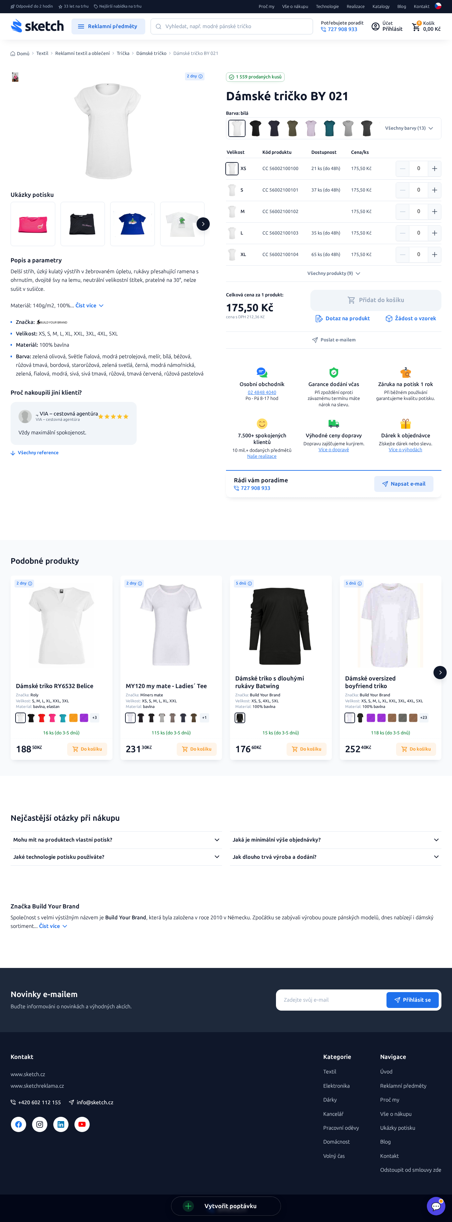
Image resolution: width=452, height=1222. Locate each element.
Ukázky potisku (397, 1128)
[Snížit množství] (402, 168)
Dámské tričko (151, 53)
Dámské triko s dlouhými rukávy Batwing (269, 682)
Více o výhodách (405, 450)
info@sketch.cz (95, 1103)
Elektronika (336, 1086)
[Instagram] (40, 1124)
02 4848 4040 (262, 392)
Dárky (330, 1100)
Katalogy (381, 6)
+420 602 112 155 (39, 1103)
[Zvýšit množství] (434, 168)
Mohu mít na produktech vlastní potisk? (62, 840)
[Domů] (37, 26)
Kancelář (333, 1114)
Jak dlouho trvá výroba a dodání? (274, 857)
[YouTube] (82, 1124)
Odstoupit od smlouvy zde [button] (410, 1170)
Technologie (327, 6)
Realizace (356, 6)
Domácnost (336, 1142)
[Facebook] (18, 1124)
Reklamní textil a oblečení (82, 53)
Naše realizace (262, 456)
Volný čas (334, 1156)
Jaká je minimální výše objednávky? (277, 840)
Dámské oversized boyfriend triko (370, 682)
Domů (23, 54)
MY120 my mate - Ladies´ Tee (166, 686)
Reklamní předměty (403, 1086)
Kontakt (421, 6)
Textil (42, 53)
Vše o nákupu (295, 6)
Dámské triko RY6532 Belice (54, 686)
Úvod (386, 1072)
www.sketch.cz (28, 1074)
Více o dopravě (334, 450)
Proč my (266, 6)
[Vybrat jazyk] (438, 7)
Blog (401, 6)
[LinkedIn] (61, 1124)
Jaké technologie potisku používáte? (58, 857)
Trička (123, 53)
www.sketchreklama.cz (37, 1086)
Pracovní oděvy (341, 1128)
